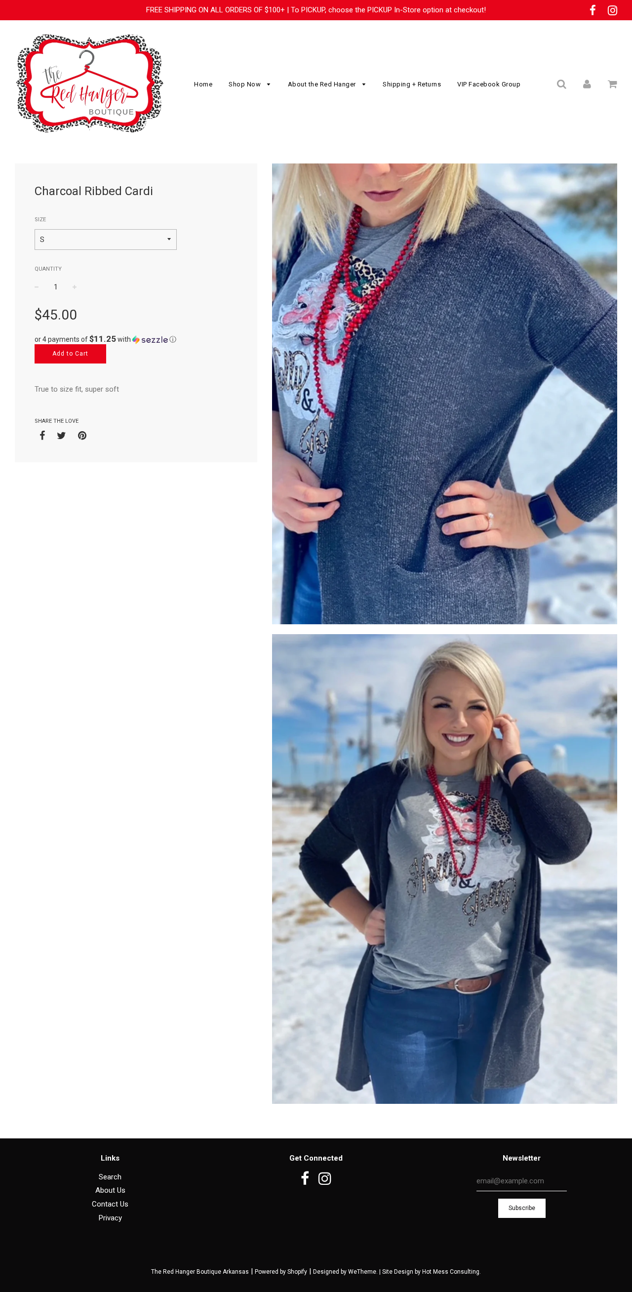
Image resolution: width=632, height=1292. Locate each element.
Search (110, 1176)
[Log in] (587, 84)
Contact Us (110, 1204)
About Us (110, 1190)
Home (203, 84)
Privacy (110, 1217)
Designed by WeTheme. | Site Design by (367, 1271)
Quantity (48, 269)
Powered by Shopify (281, 1271)
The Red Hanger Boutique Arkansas (200, 1271)
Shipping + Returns (412, 84)
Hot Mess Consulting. (451, 1271)
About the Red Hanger (323, 84)
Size (40, 219)
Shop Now (246, 84)
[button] (136, 339)
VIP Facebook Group (488, 84)
